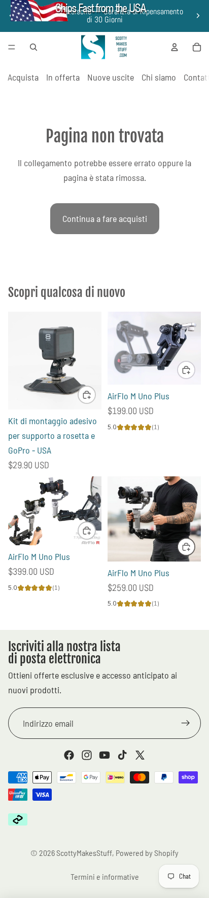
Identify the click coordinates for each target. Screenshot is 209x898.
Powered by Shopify (147, 852)
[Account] (174, 47)
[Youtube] (104, 755)
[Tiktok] (122, 755)
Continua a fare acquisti (104, 218)
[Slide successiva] (198, 16)
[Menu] (11, 47)
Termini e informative (105, 876)
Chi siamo (159, 77)
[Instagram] (87, 755)
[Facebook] (69, 755)
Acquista (23, 77)
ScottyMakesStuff (84, 852)
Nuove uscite (110, 77)
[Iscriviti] (185, 723)
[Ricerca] (33, 47)
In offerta (63, 77)
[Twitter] (140, 755)
